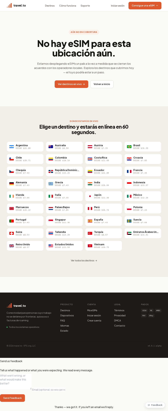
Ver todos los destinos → (84, 260)
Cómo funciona (67, 5)
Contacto (119, 325)
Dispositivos (67, 315)
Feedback (156, 405)
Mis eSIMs (92, 310)
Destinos (50, 5)
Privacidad (120, 315)
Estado (64, 330)
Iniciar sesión (118, 5)
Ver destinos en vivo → (71, 84)
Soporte (85, 5)
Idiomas (64, 325)
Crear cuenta (94, 320)
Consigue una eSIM (143, 5)
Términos (119, 310)
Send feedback (12, 397)
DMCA (117, 320)
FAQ (62, 320)
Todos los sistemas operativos (24, 327)
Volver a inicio (102, 84)
